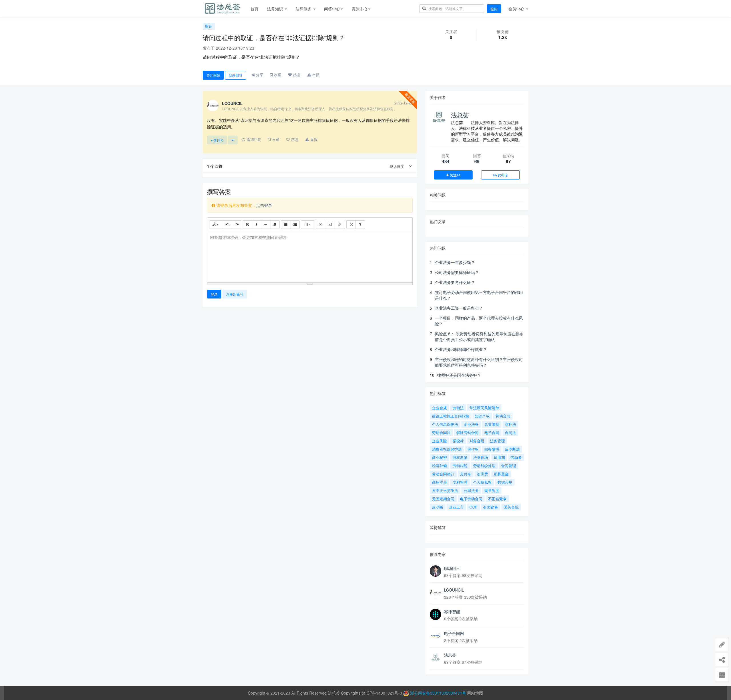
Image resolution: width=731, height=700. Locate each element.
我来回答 (235, 75)
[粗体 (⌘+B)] (247, 224)
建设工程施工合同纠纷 (450, 416)
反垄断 (437, 507)
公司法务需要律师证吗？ (457, 272)
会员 (516, 8)
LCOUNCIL (454, 590)
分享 (259, 74)
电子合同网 (454, 633)
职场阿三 (452, 568)
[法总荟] (435, 657)
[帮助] (360, 224)
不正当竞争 (497, 498)
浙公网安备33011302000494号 (438, 693)
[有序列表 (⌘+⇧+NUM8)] (295, 224)
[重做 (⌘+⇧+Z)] (236, 224)
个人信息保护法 (445, 424)
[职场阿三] (435, 571)
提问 (494, 8)
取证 (208, 26)
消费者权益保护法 (447, 449)
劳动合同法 (441, 432)
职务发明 (491, 449)
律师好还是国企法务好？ (459, 375)
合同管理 (508, 465)
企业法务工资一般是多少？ (459, 308)
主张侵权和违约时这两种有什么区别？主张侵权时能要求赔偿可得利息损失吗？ (479, 362)
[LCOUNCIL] (435, 592)
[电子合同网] (435, 636)
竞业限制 (491, 424)
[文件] (339, 224)
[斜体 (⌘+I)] (256, 224)
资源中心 (359, 8)
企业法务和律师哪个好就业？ (461, 349)
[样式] (216, 224)
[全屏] (351, 224)
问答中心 (332, 8)
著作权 (473, 449)
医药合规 (511, 507)
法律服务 (304, 8)
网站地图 (475, 693)
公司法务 (471, 490)
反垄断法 (512, 449)
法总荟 (460, 114)
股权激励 (460, 457)
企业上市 (456, 507)
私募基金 (501, 474)
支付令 (465, 474)
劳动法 (458, 407)
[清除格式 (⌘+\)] (275, 224)
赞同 (218, 140)
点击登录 (264, 205)
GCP (473, 507)
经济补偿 (439, 465)
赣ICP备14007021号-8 (382, 693)
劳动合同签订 (443, 474)
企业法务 (471, 424)
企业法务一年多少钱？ (455, 262)
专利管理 (460, 482)
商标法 (510, 424)
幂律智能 (452, 611)
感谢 (296, 74)
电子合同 (491, 432)
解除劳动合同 (467, 432)
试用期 (499, 457)
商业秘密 (439, 457)
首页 (254, 8)
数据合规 (504, 482)
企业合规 (439, 407)
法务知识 (275, 8)
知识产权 (482, 416)
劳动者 (516, 457)
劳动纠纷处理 (484, 465)
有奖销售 (490, 507)
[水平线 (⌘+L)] (265, 224)
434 (445, 161)
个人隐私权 (482, 482)
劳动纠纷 (460, 465)
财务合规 (476, 440)
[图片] (329, 224)
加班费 (482, 474)
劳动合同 (502, 416)
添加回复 (253, 139)
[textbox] (309, 255)
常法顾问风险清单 (484, 407)
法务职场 (480, 457)
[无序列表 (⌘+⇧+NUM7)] (285, 224)
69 (476, 161)
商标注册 (439, 482)
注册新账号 (234, 294)
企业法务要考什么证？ (455, 282)
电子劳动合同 (471, 498)
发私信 (502, 174)
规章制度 (491, 490)
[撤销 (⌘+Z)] (227, 224)
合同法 (510, 432)
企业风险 (439, 440)
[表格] (307, 224)
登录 (214, 294)
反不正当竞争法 (445, 490)
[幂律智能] (435, 614)
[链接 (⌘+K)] (320, 224)
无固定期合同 (443, 498)
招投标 (458, 440)
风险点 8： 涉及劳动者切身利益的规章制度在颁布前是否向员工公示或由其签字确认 (479, 336)
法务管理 (497, 440)
